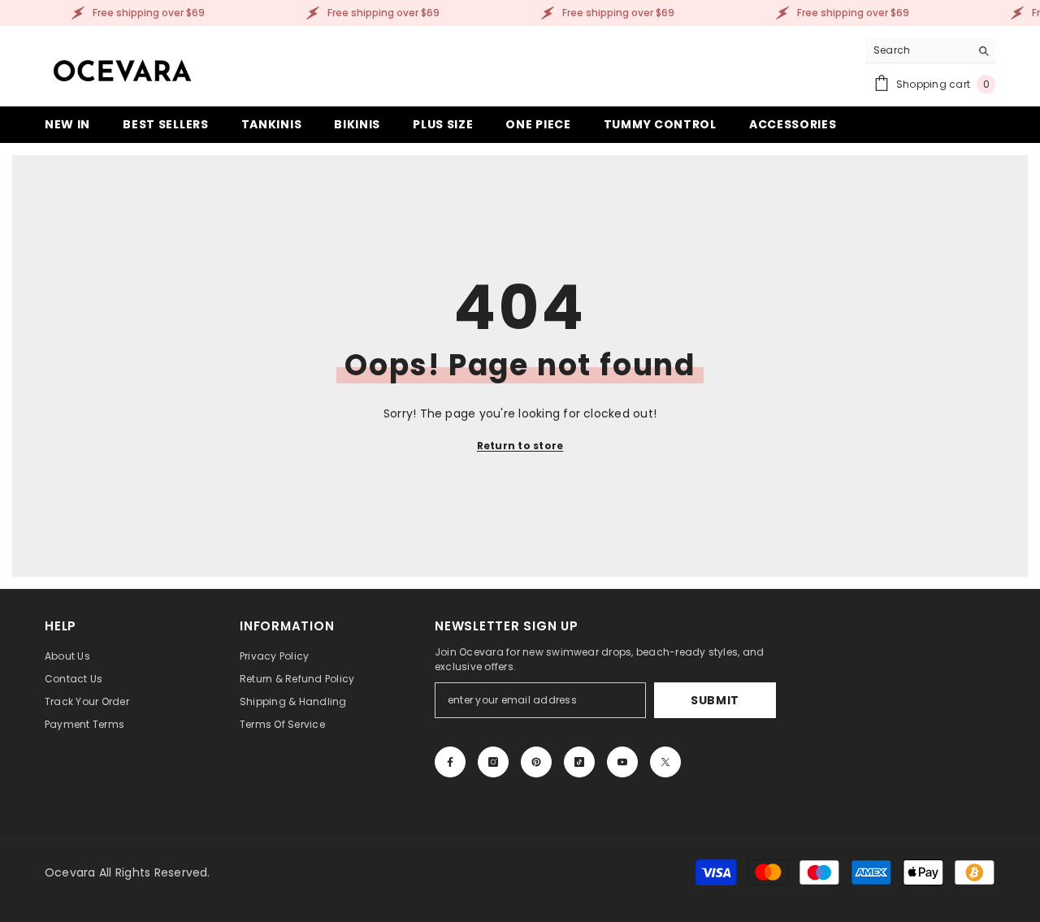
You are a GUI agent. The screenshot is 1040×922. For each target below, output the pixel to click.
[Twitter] (665, 762)
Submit (715, 700)
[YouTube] (622, 762)
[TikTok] (579, 762)
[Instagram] (493, 762)
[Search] (930, 50)
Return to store (520, 445)
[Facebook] (450, 762)
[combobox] (917, 50)
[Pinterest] (536, 762)
